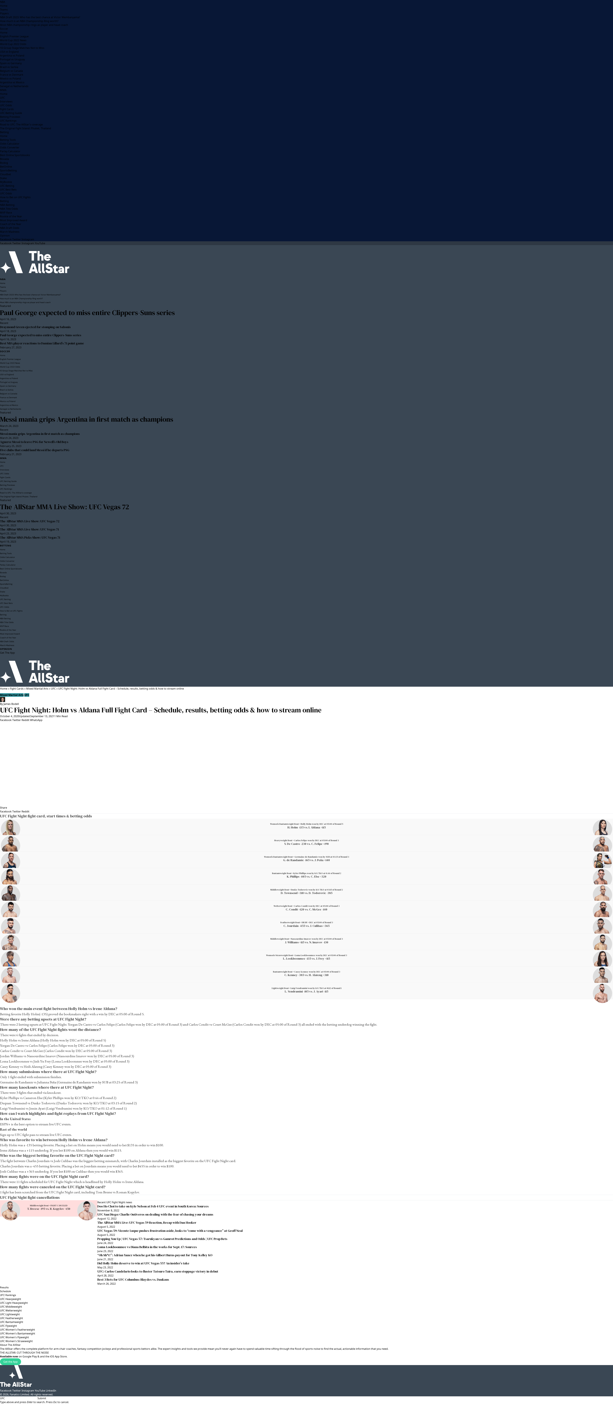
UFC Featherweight (11, 1318)
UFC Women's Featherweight (17, 1329)
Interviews (6, 101)
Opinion (5, 235)
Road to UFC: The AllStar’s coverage (21, 124)
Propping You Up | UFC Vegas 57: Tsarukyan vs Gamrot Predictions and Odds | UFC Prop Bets (162, 1239)
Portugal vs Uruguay (12, 59)
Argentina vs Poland (12, 55)
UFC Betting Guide (11, 113)
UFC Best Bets (8, 189)
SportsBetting (8, 170)
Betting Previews (10, 117)
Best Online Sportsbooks (15, 155)
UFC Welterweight (11, 1310)
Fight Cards (7, 109)
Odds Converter (9, 147)
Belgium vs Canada (11, 71)
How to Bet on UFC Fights (15, 197)
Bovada (4, 159)
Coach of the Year (10, 224)
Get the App (10, 1361)
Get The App (7, 652)
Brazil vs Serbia (9, 67)
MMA (3, 90)
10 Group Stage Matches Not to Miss (22, 48)
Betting (4, 132)
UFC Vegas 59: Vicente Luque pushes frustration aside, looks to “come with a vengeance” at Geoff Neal (170, 1230)
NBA (2, 2)
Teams (4, 9)
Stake (3, 178)
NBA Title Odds (9, 208)
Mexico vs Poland (10, 78)
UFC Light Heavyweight (14, 1303)
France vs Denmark (11, 74)
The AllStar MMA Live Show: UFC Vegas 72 (64, 507)
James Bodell (11, 704)
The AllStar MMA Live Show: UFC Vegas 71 (29, 529)
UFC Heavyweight (10, 1299)
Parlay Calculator (10, 151)
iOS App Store (58, 1356)
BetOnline (6, 166)
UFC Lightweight (10, 1314)
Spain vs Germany (11, 63)
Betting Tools (8, 140)
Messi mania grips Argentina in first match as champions (86, 419)
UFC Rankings (8, 120)
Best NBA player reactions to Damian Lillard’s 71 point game (42, 343)
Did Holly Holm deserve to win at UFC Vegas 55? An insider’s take (143, 1263)
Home (3, 6)
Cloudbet (5, 174)
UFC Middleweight (11, 1306)
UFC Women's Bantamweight (17, 1333)
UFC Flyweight (8, 1326)
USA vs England (9, 51)
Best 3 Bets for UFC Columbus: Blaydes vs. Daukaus (133, 1279)
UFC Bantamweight (11, 1322)
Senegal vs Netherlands (14, 86)
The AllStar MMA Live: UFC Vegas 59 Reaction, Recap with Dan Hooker (146, 1222)
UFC (2, 97)
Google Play (30, 1356)
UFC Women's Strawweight (16, 1341)
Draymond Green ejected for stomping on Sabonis (35, 327)
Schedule (5, 1291)
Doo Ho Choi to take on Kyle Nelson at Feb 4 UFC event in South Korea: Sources (153, 1206)
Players (4, 13)
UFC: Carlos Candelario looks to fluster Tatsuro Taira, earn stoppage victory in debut (157, 1271)
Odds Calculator (9, 143)
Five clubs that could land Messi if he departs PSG (34, 450)
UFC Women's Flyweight (14, 1337)
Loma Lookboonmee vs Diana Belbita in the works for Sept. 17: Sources (147, 1247)
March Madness (9, 231)
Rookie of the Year (11, 216)
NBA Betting (7, 205)
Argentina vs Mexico (12, 82)
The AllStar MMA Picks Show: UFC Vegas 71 (30, 537)
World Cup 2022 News (13, 40)
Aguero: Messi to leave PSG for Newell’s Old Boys (34, 442)
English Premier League (14, 36)
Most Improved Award (13, 220)
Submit (42, 1398)
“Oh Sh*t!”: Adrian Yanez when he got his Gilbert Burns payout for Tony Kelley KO (154, 1255)
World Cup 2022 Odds (13, 44)
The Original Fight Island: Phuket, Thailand (25, 128)
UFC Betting (7, 186)
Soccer (4, 28)
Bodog (4, 163)
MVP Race (6, 212)
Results (4, 1287)
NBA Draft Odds (9, 228)
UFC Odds (6, 105)
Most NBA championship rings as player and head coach (34, 25)
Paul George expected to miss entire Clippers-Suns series (87, 312)
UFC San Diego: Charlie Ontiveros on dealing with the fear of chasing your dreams (155, 1214)
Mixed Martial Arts (37, 688)
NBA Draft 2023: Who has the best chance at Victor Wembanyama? (40, 17)
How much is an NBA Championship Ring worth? (29, 21)
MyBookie (6, 182)
